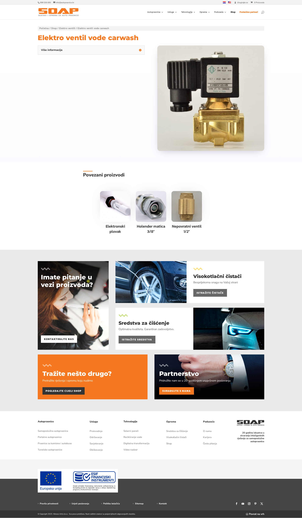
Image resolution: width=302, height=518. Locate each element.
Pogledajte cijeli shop (63, 391)
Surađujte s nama (176, 391)
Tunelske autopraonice (50, 449)
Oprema (203, 12)
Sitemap (139, 503)
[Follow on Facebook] (236, 503)
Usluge (171, 12)
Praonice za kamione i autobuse (55, 443)
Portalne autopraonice (50, 437)
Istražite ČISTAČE (210, 293)
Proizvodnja (96, 431)
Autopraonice (153, 12)
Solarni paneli (131, 431)
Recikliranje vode (132, 437)
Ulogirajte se (242, 3)
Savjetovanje (96, 443)
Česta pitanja (210, 443)
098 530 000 (45, 2)
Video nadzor (130, 449)
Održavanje (96, 437)
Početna (44, 28)
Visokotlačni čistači (176, 437)
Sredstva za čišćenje (177, 431)
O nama (207, 431)
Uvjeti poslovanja (80, 503)
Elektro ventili (67, 28)
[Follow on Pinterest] (255, 503)
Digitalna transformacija (136, 443)
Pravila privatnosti (49, 503)
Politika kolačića (111, 503)
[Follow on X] (261, 503)
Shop (233, 12)
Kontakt (163, 503)
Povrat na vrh (256, 514)
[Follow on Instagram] (249, 503)
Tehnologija (186, 12)
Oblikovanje (96, 449)
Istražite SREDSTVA (137, 339)
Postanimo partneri (249, 12)
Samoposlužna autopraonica (53, 431)
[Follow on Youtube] (242, 503)
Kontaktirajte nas (59, 339)
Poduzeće (218, 12)
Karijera (207, 437)
